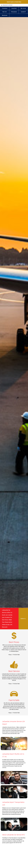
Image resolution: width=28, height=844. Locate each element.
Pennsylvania (14, 11)
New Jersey (23, 8)
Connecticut (4, 8)
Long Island (14, 8)
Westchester (4, 15)
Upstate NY (23, 11)
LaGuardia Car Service (7, 5)
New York (5, 11)
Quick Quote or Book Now (14, 2)
